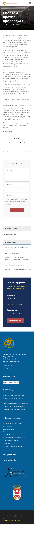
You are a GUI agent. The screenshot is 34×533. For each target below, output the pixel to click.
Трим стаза (6, 435)
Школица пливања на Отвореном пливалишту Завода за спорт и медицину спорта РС (17, 259)
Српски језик (11, 382)
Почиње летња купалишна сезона (14, 265)
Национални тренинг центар (12, 423)
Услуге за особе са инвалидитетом (14, 409)
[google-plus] (10, 314)
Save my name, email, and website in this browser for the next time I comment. (16, 202)
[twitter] (19, 314)
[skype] (16, 314)
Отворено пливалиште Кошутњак (14, 438)
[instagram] (22, 314)
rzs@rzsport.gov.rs (8, 368)
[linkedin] (13, 314)
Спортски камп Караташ (11, 440)
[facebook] (7, 314)
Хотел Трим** (7, 443)
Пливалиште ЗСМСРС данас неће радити (16, 247)
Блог (12, 24)
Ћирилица (6, 234)
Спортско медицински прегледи (13, 395)
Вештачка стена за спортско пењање (15, 432)
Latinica (13, 234)
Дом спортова (7, 426)
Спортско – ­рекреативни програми (14, 406)
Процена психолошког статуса (13, 398)
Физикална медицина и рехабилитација (16, 404)
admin (6, 24)
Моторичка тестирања (10, 401)
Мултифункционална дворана (12, 446)
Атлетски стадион (9, 429)
